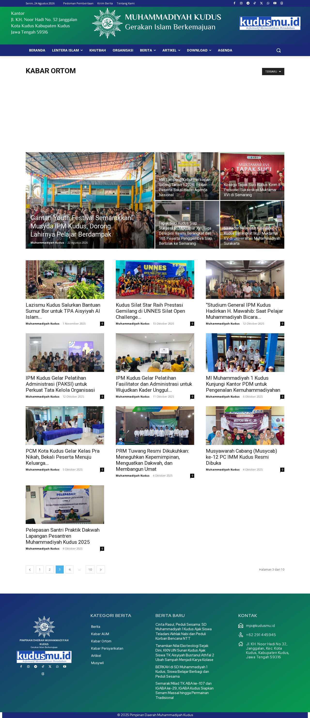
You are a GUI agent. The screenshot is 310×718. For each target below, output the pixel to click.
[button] (278, 50)
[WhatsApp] (268, 3)
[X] (261, 3)
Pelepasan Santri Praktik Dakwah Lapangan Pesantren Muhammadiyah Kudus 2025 (63, 536)
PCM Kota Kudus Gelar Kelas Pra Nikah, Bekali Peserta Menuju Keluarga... (63, 457)
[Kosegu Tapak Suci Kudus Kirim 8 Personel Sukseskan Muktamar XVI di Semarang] (252, 176)
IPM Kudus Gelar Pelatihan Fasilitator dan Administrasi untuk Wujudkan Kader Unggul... (154, 384)
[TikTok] (254, 3)
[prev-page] (30, 569)
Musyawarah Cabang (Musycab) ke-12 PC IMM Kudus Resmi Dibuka (241, 457)
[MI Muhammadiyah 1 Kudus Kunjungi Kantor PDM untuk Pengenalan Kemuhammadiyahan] (245, 352)
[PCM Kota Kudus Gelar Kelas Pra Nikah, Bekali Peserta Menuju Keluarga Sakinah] (65, 425)
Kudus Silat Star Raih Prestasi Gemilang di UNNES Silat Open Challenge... (150, 311)
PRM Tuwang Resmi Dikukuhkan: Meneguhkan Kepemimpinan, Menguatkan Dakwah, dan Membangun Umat (152, 460)
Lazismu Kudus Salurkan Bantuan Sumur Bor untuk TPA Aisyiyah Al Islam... (63, 311)
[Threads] (281, 3)
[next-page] (101, 569)
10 (90, 569)
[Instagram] (241, 3)
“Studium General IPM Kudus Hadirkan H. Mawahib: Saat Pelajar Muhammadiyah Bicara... (244, 311)
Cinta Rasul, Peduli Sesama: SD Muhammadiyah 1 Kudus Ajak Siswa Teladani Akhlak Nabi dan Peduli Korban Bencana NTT (183, 631)
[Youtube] (275, 3)
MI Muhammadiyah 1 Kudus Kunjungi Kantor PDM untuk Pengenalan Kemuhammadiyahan (243, 384)
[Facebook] (234, 3)
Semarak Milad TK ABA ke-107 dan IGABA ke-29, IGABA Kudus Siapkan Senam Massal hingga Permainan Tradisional (184, 690)
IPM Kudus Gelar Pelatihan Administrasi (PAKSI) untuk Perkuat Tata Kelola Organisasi (60, 384)
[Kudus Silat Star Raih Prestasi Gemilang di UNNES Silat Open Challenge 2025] (155, 279)
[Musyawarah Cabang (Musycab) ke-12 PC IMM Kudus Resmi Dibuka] (245, 425)
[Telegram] (248, 3)
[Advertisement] (155, 116)
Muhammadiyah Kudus (47, 242)
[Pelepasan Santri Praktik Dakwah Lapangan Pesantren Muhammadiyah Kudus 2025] (65, 504)
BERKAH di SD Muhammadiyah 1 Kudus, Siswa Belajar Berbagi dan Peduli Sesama (182, 672)
